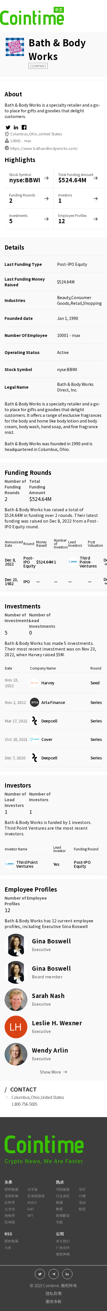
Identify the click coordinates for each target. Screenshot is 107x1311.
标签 (82, 1208)
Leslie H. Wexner (57, 1023)
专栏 (82, 1189)
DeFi (30, 1208)
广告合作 (63, 1247)
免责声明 (63, 1254)
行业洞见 (63, 1195)
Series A (97, 702)
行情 (82, 1195)
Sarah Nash (48, 995)
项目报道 (63, 1189)
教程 (59, 1208)
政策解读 (63, 1215)
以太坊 (10, 1208)
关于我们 (63, 1240)
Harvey (35, 654)
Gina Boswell (75, 926)
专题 (59, 1221)
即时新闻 (11, 1189)
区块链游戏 (36, 1195)
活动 (82, 1202)
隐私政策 (54, 1293)
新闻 (59, 1202)
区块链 (10, 1221)
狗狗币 (10, 1215)
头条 (8, 1247)
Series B (97, 721)
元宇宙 (32, 1189)
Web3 (32, 1202)
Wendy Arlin (50, 1050)
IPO (26, 581)
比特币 (10, 1202)
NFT (30, 1215)
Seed (95, 682)
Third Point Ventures (26, 828)
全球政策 (11, 1195)
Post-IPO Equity (72, 264)
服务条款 (54, 1301)
